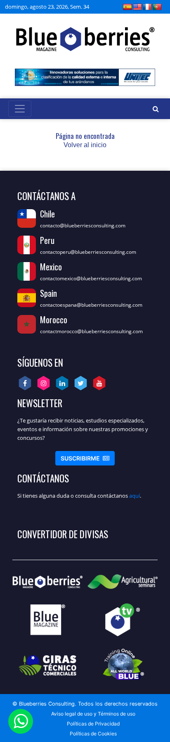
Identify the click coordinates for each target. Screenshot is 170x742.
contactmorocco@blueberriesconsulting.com (91, 331)
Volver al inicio (85, 144)
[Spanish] (127, 6)
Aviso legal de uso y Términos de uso (93, 714)
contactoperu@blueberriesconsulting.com (88, 251)
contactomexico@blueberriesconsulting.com (91, 278)
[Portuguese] (157, 6)
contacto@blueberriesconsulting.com (82, 225)
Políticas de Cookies (93, 733)
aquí (134, 495)
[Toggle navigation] (19, 108)
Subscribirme (85, 458)
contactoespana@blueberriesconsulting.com (91, 304)
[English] (137, 6)
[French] (147, 6)
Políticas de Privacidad (93, 724)
